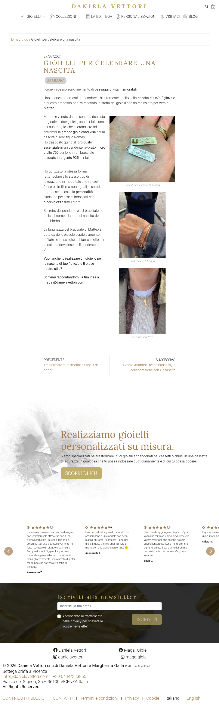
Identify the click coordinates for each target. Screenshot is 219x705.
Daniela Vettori (110, 6)
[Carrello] (213, 6)
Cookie (152, 698)
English (193, 698)
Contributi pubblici (24, 698)
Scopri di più (81, 473)
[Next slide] (210, 551)
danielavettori (70, 657)
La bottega (101, 16)
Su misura (55, 80)
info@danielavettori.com (26, 676)
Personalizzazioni (138, 16)
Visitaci (172, 16)
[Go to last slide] (8, 551)
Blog (193, 16)
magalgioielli (137, 657)
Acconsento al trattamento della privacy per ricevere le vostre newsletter (82, 621)
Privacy (132, 698)
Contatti (63, 698)
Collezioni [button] (66, 16)
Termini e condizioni (99, 698)
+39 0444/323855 (69, 676)
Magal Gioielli (136, 650)
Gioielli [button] (34, 16)
